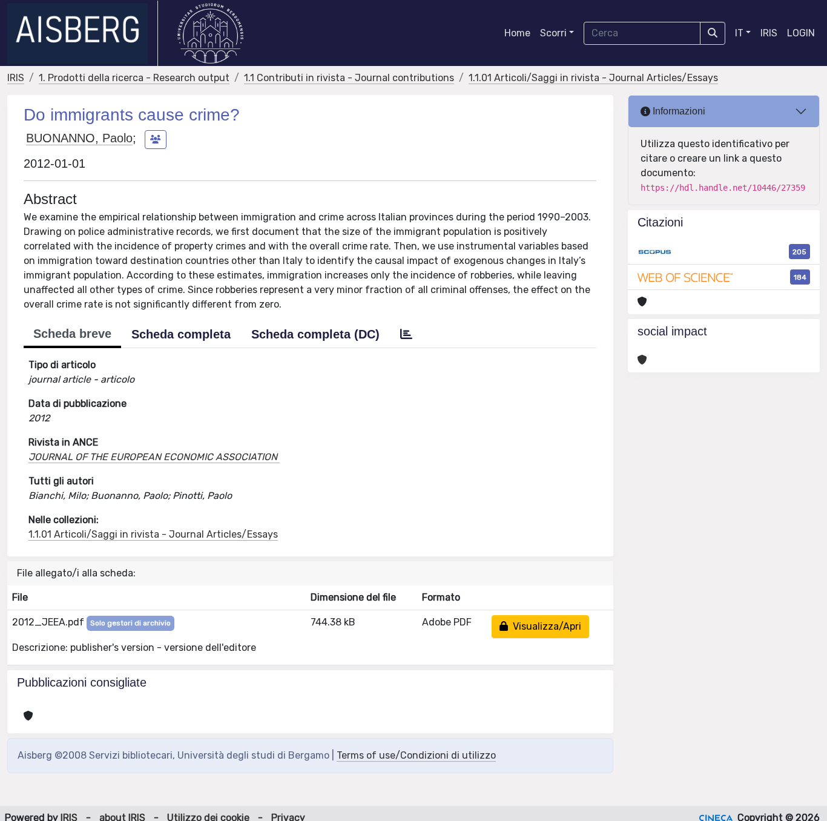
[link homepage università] (210, 33)
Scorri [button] (553, 33)
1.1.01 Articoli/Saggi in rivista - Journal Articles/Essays (593, 78)
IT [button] (739, 33)
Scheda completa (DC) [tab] (315, 334)
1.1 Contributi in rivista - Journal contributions (349, 78)
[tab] (406, 334)
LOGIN (801, 33)
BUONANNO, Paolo (79, 138)
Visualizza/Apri (544, 626)
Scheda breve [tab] (72, 333)
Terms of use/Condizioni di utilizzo (416, 755)
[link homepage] (82, 33)
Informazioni (677, 111)
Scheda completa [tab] (181, 334)
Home (517, 33)
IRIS (768, 33)
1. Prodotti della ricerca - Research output (134, 78)
